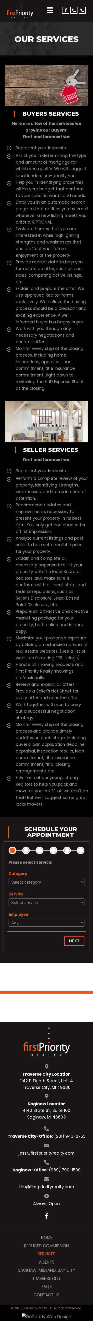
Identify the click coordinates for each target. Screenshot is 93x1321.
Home (46, 1237)
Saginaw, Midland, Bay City (46, 1270)
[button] (65, 10)
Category (18, 873)
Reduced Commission (46, 1246)
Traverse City (46, 1278)
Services (46, 1254)
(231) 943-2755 (69, 1136)
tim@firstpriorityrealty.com (46, 1187)
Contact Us (47, 1295)
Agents (46, 1262)
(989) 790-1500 (65, 1170)
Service (16, 894)
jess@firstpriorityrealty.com (47, 1153)
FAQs (46, 1286)
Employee (18, 914)
